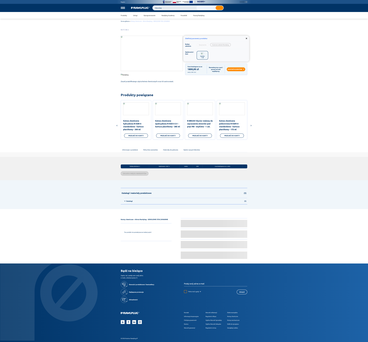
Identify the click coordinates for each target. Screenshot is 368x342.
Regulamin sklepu (211, 316)
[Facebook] (128, 322)
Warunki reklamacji (211, 312)
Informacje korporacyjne (191, 316)
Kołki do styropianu (233, 324)
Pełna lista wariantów (150, 150)
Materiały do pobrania (170, 150)
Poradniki (184, 15)
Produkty (124, 15)
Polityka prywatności (190, 320)
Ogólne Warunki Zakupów (213, 324)
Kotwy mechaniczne (233, 320)
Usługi (135, 15)
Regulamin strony (211, 328)
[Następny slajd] (251, 125)
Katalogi (186, 201)
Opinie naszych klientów (191, 150)
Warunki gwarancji (189, 328)
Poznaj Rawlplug (198, 15)
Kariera (186, 324)
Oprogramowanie (149, 15)
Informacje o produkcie (130, 150)
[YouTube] (123, 322)
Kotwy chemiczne (232, 316)
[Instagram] (140, 322)
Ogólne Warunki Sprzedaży (214, 320)
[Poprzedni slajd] (116, 125)
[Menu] (123, 8)
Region (123, 2)
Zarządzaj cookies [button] (232, 328)
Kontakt (186, 312)
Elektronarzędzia (232, 312)
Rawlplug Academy (168, 15)
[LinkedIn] (134, 322)
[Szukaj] (219, 8)
